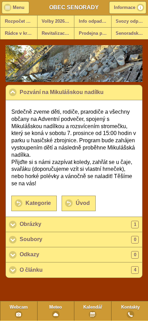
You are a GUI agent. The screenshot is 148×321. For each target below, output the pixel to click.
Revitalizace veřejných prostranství (58, 33)
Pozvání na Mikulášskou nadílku (81, 92)
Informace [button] (124, 7)
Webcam (19, 307)
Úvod (83, 203)
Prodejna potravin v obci (95, 33)
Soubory (78, 239)
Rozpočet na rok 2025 (21, 21)
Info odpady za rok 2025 (95, 21)
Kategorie (38, 203)
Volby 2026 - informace (58, 21)
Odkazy (78, 254)
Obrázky (78, 224)
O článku (78, 270)
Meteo (55, 307)
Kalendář (92, 307)
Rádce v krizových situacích (21, 33)
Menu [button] (18, 7)
